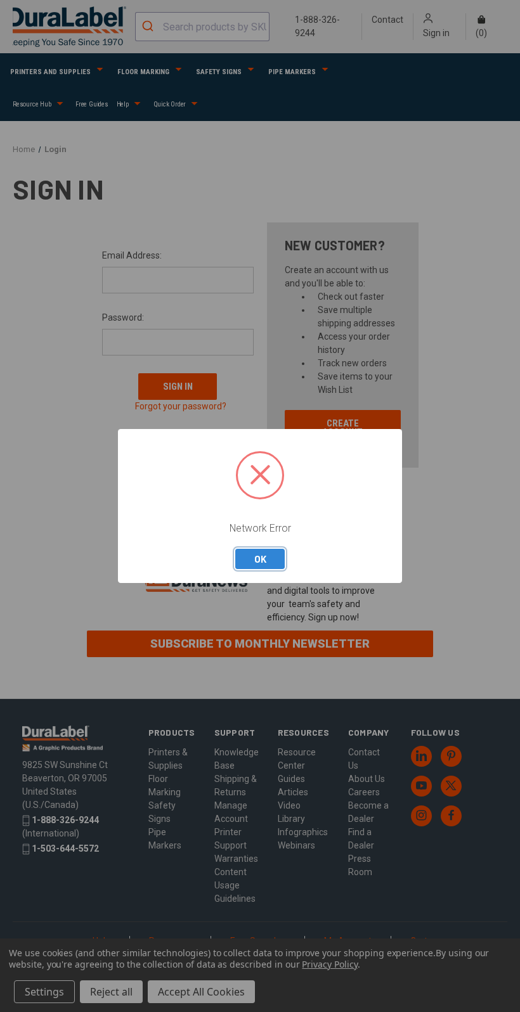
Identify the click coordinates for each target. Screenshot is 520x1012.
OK (260, 559)
